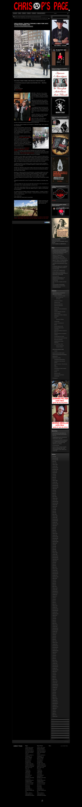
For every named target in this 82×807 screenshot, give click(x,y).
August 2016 (55, 615)
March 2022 (55, 514)
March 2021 (55, 531)
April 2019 (54, 565)
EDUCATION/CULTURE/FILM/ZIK (58, 353)
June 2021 (54, 527)
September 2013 (55, 669)
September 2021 (55, 523)
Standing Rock (55, 356)
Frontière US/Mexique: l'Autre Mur (26, 26)
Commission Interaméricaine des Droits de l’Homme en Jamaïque (21, 149)
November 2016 (55, 610)
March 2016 (55, 623)
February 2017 (55, 605)
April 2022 (54, 512)
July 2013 (54, 673)
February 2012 (55, 698)
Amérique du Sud (57, 302)
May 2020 (54, 548)
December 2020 (55, 536)
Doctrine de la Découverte (58, 305)
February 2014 (55, 661)
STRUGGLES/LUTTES (57, 357)
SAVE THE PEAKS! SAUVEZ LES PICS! (60, 337)
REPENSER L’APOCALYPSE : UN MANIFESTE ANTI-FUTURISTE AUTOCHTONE (59, 279)
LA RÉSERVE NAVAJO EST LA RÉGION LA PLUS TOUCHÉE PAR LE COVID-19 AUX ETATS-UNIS (60, 267)
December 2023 (55, 483)
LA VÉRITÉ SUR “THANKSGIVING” (59, 270)
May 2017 (54, 600)
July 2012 (54, 690)
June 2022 (54, 509)
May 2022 (54, 511)
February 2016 (55, 624)
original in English (19, 89)
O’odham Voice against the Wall (24, 137)
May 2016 (54, 620)
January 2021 (55, 535)
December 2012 (55, 684)
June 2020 (54, 546)
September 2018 (55, 576)
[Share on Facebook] (45, 222)
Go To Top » (66, 741)
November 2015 (55, 629)
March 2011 (55, 714)
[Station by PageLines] (42, 801)
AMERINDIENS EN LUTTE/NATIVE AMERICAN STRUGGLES (59, 293)
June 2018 (54, 581)
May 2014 (54, 657)
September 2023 (55, 487)
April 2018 (54, 584)
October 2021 (55, 522)
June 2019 (54, 562)
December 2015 (55, 628)
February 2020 (55, 552)
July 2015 (54, 634)
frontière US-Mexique (21, 218)
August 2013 (55, 671)
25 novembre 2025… (56, 445)
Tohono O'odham (45, 218)
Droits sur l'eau (56, 307)
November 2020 (55, 538)
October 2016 (55, 612)
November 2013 (55, 666)
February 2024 (55, 480)
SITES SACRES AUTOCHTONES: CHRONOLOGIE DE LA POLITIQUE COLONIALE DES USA (59, 286)
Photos (24, 13)
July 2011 (54, 709)
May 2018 (54, 583)
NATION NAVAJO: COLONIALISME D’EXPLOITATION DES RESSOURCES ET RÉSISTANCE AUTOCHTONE (60, 273)
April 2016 (54, 621)
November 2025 (55, 459)
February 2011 (55, 716)
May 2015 (54, 637)
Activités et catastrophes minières (59, 295)
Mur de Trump (31, 218)
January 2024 (55, 482)
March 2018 (55, 586)
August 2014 (55, 652)
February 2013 (55, 681)
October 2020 (55, 539)
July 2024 (54, 474)
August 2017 (55, 596)
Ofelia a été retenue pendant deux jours (27, 152)
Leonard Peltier (56, 321)
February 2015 (55, 642)
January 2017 (55, 607)
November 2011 (55, 703)
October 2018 (55, 575)
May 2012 (54, 693)
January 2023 (55, 499)
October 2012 (55, 687)
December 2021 (55, 519)
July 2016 (54, 616)
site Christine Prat (40, 218)
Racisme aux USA (57, 373)
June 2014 (54, 655)
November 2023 (55, 485)
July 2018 (54, 580)
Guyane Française (57, 313)
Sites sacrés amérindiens (58, 339)
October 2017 (55, 594)
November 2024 (55, 469)
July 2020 (54, 544)
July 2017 (54, 597)
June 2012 (54, 692)
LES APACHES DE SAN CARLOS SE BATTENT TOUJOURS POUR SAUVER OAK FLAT (59, 434)
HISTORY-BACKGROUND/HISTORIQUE (60, 354)
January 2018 (55, 589)
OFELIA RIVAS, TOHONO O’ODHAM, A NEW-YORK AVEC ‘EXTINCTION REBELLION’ (31, 24)
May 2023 (54, 493)
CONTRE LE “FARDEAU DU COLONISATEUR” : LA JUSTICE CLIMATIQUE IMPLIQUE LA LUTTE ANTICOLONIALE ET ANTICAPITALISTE (60, 257)
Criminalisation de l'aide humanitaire (60, 368)
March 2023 (55, 496)
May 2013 (54, 676)
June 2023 (54, 491)
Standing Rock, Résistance (60, 319)
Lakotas (55, 317)
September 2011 (55, 706)
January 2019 (55, 570)
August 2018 (55, 578)
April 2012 (54, 695)
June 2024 (54, 475)
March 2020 (55, 551)
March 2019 (55, 567)
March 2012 (55, 697)
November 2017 (55, 592)
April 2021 (54, 530)
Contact (33, 13)
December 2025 (55, 458)
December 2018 (55, 572)
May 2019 (54, 564)
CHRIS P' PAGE (18, 746)
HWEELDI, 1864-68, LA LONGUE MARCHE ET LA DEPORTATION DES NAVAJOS (60, 261)
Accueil (15, 13)
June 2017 (54, 599)
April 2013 (54, 677)
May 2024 (54, 477)
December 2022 (55, 501)
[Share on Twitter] (47, 222)
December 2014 (55, 645)
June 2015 (54, 636)
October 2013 (55, 668)
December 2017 (55, 591)
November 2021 (55, 520)
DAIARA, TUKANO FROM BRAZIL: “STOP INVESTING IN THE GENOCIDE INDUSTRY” (28, 16)
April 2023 (54, 495)
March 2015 (55, 641)
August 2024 (55, 472)
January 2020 (55, 554)
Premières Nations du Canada (59, 336)
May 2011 (54, 713)
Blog (19, 13)
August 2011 (55, 708)
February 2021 (55, 533)
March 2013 (55, 679)
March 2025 (55, 463)
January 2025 (55, 466)
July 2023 (54, 490)
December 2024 (55, 467)
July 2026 (54, 456)
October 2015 (55, 631)
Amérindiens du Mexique (58, 300)
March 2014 (55, 660)
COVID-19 (56, 366)
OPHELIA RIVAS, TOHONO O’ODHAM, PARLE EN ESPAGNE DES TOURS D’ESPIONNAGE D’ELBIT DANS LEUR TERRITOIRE (59, 448)
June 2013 (54, 674)
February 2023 (55, 498)
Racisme (55, 371)
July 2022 (54, 507)
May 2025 (54, 461)
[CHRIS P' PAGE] (41, 10)
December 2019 (55, 556)
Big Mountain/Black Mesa (58, 304)
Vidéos (29, 13)
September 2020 (55, 541)
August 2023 (55, 488)
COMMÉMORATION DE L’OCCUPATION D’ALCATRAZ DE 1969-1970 (60, 438)
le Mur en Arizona (26, 218)
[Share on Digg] (49, 222)
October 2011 (55, 705)
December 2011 (55, 701)
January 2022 (55, 517)
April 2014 (54, 658)
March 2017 (55, 604)
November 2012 (55, 685)
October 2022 (55, 504)
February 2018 (55, 588)
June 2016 (54, 618)
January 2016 (55, 626)
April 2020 (54, 549)
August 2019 (55, 560)
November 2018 (55, 573)
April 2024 (54, 479)
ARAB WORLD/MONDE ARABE (58, 349)
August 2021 (55, 525)
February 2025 (55, 464)
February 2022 (55, 515)
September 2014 (55, 650)
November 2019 (55, 557)
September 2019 (55, 559)
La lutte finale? (56, 370)
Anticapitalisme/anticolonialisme (59, 359)
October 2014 (55, 649)
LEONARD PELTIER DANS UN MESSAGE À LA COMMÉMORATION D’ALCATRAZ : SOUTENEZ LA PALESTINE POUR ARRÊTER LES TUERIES (60, 441)
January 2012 (55, 700)
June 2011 (54, 711)
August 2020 (55, 543)
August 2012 (55, 689)
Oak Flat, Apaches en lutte (58, 326)
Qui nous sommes (41, 13)
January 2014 (55, 663)
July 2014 (54, 653)
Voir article (54, 200)
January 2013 (55, 682)
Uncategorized (55, 378)
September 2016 (55, 613)
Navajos (55, 324)
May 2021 (54, 528)
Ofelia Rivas (35, 218)
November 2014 (55, 647)
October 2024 (55, 471)
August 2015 (55, 632)
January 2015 (55, 644)
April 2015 (54, 639)
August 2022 (55, 506)
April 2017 (54, 602)
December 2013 (55, 665)
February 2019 (55, 568)
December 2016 (55, 608)
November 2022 (55, 503)
